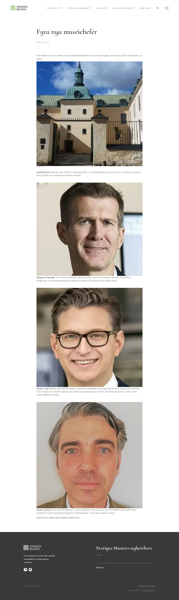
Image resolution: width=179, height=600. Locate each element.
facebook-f (25, 570)
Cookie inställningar (146, 585)
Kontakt (145, 8)
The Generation (148, 590)
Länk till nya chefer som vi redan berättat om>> (58, 517)
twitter (30, 570)
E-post (99, 554)
